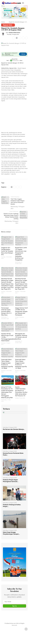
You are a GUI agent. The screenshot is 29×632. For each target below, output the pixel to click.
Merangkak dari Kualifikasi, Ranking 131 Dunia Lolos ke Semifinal (21, 336)
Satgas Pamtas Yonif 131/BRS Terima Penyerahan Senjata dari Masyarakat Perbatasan (21, 311)
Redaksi (5, 628)
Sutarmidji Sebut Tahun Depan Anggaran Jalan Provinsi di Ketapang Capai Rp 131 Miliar (7, 364)
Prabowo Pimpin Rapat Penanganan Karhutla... (11, 480)
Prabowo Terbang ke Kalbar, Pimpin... (12, 505)
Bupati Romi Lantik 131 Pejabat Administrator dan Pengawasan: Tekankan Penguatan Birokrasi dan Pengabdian (21, 254)
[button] (23, 3)
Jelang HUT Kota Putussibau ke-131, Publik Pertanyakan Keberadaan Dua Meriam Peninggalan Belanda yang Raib (7, 392)
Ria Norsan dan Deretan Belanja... (14, 429)
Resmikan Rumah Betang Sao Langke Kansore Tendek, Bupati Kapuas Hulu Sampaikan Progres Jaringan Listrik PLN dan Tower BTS (7, 284)
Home (3, 22)
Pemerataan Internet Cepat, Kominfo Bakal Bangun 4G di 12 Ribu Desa (6, 311)
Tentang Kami (6, 625)
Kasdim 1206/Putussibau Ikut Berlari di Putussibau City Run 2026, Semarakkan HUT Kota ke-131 (21, 391)
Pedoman (14, 625)
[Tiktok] (20, 618)
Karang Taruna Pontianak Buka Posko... (13, 454)
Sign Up (14, 606)
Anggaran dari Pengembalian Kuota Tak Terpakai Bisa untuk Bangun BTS (7, 251)
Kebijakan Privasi (13, 628)
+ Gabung (23, 54)
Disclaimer (21, 625)
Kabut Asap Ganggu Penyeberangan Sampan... (11, 533)
